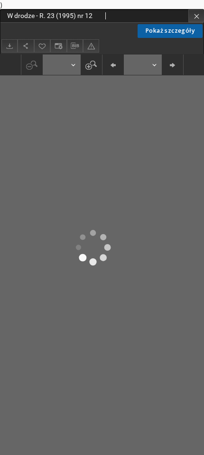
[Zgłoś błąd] (91, 45)
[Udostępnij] (26, 45)
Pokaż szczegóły (170, 31)
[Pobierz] (9, 45)
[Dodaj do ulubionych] (42, 45)
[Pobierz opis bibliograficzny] (75, 46)
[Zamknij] (196, 15)
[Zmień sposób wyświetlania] (58, 45)
